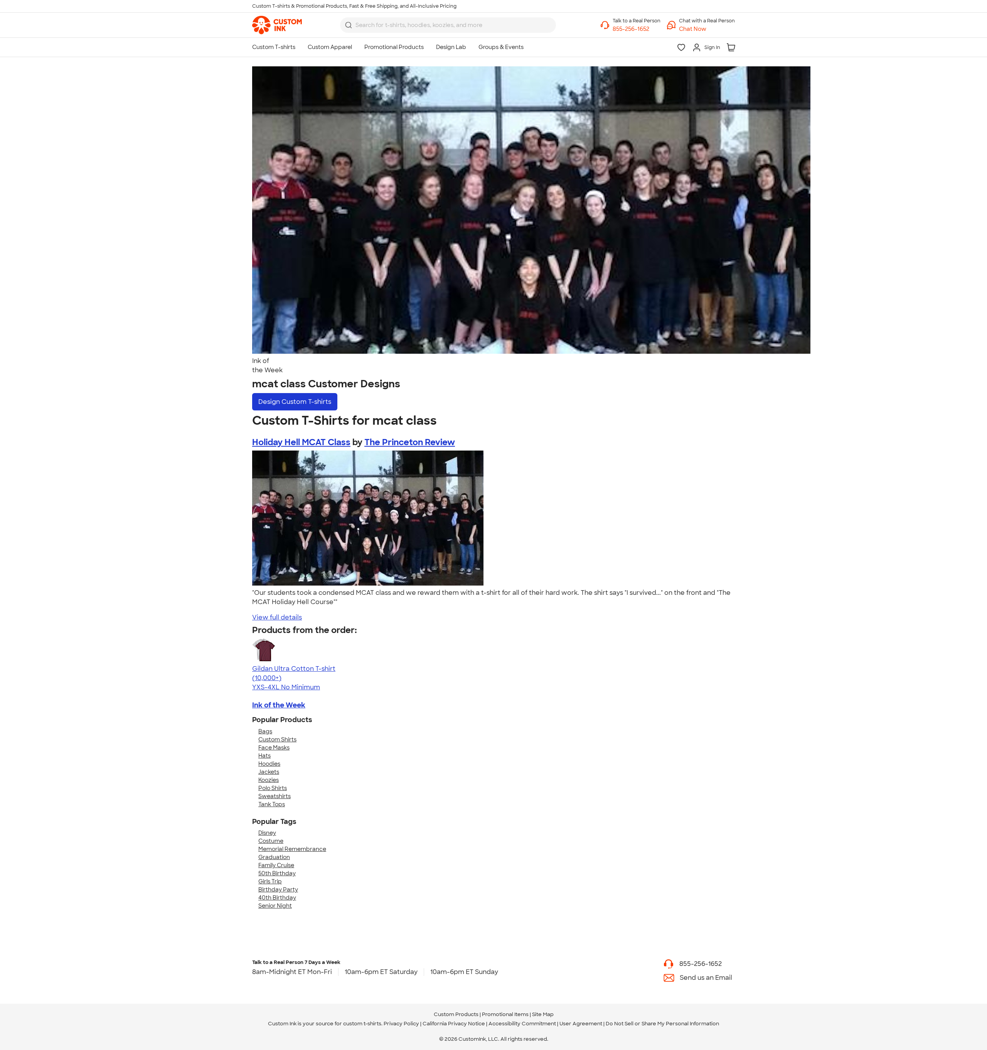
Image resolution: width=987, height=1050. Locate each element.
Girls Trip (270, 881)
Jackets (268, 771)
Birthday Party (278, 889)
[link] (277, 25)
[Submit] (348, 25)
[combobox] (448, 25)
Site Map (543, 1014)
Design (294, 402)
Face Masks (274, 747)
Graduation (274, 857)
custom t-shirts (362, 1023)
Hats (264, 755)
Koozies (268, 780)
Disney (267, 832)
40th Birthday (277, 897)
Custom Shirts (277, 739)
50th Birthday (277, 873)
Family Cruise (276, 865)
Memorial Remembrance (292, 849)
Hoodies (269, 763)
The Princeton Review (409, 442)
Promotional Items (505, 1014)
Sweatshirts (274, 796)
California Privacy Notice (454, 1023)
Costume (270, 840)
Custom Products (456, 1014)
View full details (277, 617)
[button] (707, 29)
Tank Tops (271, 804)
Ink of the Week (278, 705)
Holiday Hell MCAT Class (301, 442)
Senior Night (275, 905)
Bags (265, 731)
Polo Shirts (272, 788)
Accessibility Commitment (522, 1023)
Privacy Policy (401, 1023)
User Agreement (580, 1023)
